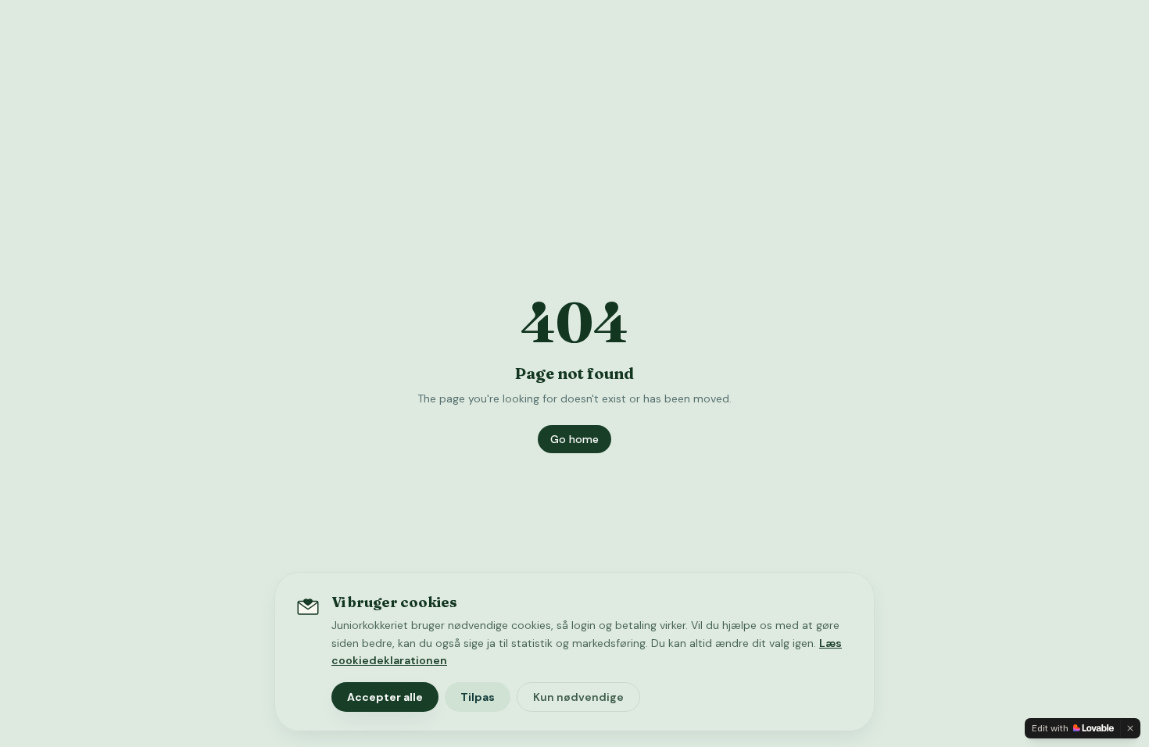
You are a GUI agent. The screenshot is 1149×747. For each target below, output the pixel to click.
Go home (574, 439)
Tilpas (477, 697)
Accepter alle (385, 697)
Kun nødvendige (578, 697)
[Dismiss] (1130, 728)
